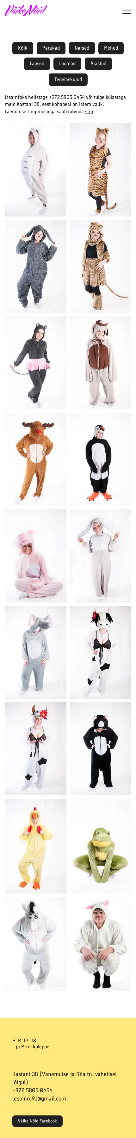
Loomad (67, 63)
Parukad (51, 48)
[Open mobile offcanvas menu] (126, 11)
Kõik (23, 48)
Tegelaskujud (68, 79)
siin (89, 111)
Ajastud (98, 63)
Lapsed (37, 63)
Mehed (111, 48)
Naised (82, 48)
